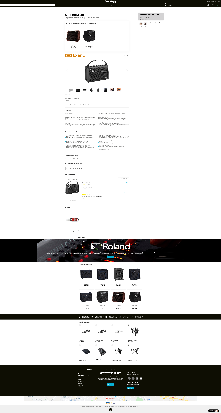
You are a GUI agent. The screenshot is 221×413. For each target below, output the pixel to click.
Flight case (82, 7)
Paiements (80, 383)
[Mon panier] (212, 5)
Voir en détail (86, 283)
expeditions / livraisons (215, 1)
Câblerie (64, 7)
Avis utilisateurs (84, 104)
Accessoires (90, 104)
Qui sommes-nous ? (99, 406)
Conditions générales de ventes (87, 406)
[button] (127, 70)
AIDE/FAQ (208, 1)
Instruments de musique (47, 7)
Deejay (21, 7)
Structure (73, 7)
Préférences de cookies (130, 406)
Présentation (77, 104)
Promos (137, 406)
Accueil (4, 7)
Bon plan (111, 5)
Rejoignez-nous (114, 406)
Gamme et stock (81, 381)
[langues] (217, 5)
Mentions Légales (121, 406)
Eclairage (30, 7)
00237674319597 (110, 373)
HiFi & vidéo (56, 7)
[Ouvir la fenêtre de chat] (213, 410)
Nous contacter (107, 406)
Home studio (39, 7)
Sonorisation (13, 7)
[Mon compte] (208, 5)
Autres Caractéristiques (69, 104)
